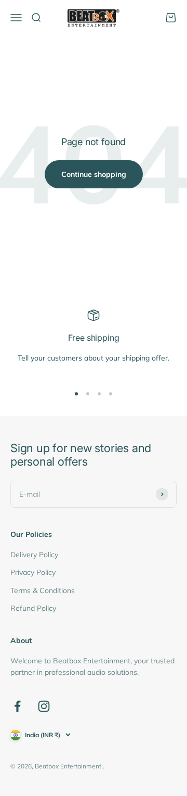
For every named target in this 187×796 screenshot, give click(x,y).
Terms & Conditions (42, 590)
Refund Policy (33, 608)
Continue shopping (93, 174)
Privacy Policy (33, 572)
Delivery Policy (34, 554)
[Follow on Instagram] (44, 706)
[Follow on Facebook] (17, 706)
